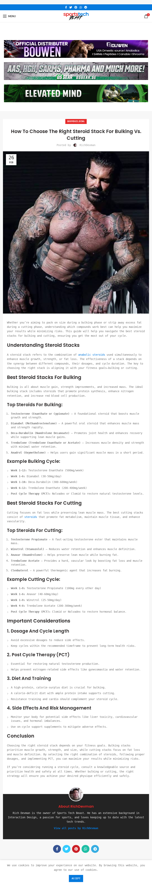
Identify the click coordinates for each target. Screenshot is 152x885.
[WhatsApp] (80, 7)
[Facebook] (66, 7)
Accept (76, 878)
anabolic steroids (91, 354)
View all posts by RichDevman (76, 828)
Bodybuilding (76, 121)
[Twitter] (70, 7)
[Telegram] (85, 7)
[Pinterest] (75, 7)
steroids (30, 516)
